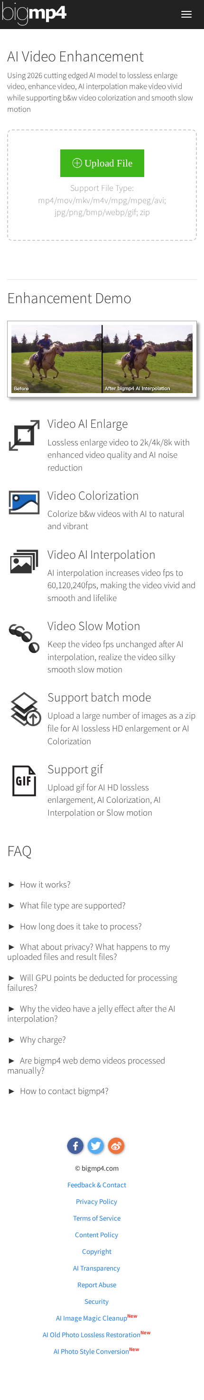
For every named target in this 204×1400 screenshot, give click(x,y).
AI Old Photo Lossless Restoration (97, 1334)
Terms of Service (97, 1218)
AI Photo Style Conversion (96, 1351)
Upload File (107, 163)
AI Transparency (96, 1267)
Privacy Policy (96, 1201)
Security (96, 1301)
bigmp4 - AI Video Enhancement (46, 15)
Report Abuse (96, 1284)
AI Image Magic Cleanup (97, 1317)
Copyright (96, 1251)
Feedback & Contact (96, 1184)
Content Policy (96, 1234)
